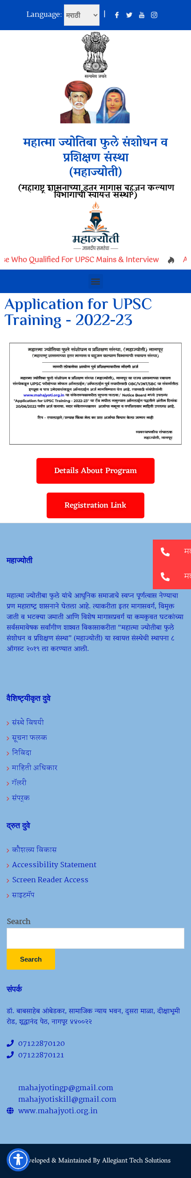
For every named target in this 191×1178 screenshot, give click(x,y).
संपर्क (21, 798)
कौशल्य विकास (34, 850)
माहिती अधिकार (34, 768)
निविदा (22, 753)
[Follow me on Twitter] (129, 15)
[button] (95, 281)
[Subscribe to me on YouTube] (142, 15)
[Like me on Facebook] (117, 15)
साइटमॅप (23, 895)
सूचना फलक (29, 738)
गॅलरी (19, 783)
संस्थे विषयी (28, 723)
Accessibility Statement (54, 865)
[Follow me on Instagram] (154, 15)
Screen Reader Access (50, 880)
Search (19, 922)
